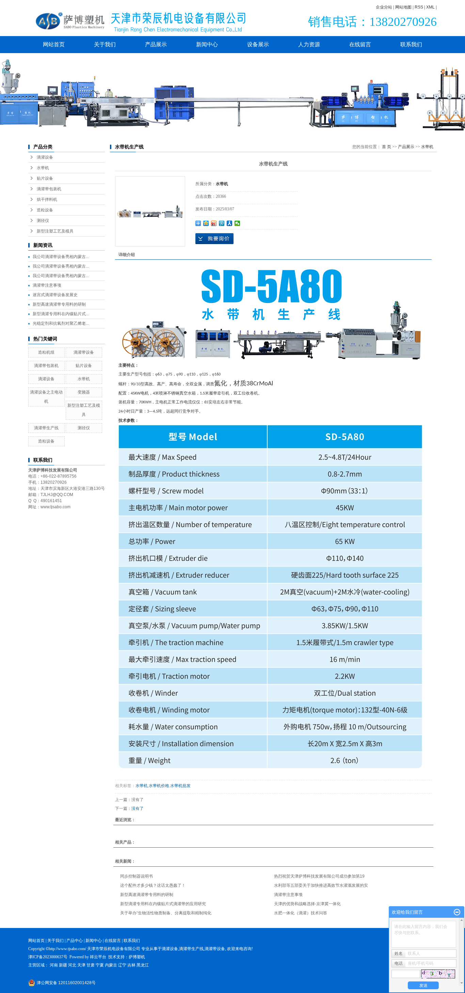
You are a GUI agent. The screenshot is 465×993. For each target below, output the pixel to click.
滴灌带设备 (84, 352)
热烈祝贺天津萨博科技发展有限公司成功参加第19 (319, 876)
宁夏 (100, 965)
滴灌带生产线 (46, 428)
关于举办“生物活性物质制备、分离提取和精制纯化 (165, 913)
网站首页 (54, 44)
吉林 (131, 965)
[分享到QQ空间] (206, 223)
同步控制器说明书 (136, 876)
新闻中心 (207, 44)
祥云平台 (98, 957)
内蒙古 (111, 965)
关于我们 (105, 44)
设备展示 (258, 44)
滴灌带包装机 (49, 189)
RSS (419, 7)
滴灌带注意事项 (47, 285)
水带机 (43, 167)
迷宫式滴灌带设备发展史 (55, 294)
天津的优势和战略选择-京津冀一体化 (307, 903)
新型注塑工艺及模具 (55, 231)
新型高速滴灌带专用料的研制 (59, 304)
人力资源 (309, 44)
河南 (54, 965)
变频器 (84, 392)
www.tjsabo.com (55, 506)
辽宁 (122, 965)
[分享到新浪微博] (214, 223)
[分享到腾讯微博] (222, 223)
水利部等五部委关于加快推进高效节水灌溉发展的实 (321, 885)
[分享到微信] (237, 223)
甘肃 (90, 965)
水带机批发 (180, 785)
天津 (81, 965)
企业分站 (384, 7)
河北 (72, 965)
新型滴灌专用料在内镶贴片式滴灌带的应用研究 (163, 903)
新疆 (63, 965)
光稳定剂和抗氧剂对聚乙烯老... (61, 323)
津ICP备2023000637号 (47, 957)
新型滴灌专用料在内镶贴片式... (61, 313)
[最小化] (457, 912)
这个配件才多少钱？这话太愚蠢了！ (153, 885)
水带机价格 (159, 785)
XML (430, 7)
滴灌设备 (45, 157)
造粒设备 (45, 210)
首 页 (386, 146)
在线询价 (214, 238)
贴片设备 (45, 178)
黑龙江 (143, 965)
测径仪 (43, 220)
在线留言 (360, 44)
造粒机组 (46, 352)
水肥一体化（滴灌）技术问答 (300, 913)
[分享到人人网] (230, 223)
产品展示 (156, 44)
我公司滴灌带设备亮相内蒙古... (61, 256)
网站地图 (403, 7)
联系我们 (411, 44)
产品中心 (74, 940)
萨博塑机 (137, 957)
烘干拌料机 (47, 199)
